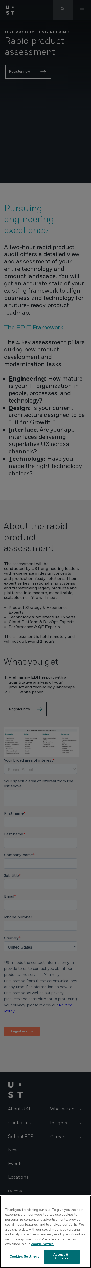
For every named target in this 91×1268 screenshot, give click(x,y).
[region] (45, 1231)
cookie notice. (42, 1244)
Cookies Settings (24, 1256)
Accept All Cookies (61, 1256)
